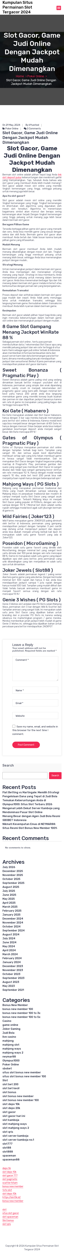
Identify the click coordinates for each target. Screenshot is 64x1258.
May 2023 (8, 986)
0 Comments (33, 128)
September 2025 (13, 883)
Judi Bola (8, 1032)
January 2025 (11, 914)
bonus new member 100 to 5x (21, 1017)
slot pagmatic (9, 1179)
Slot (5, 1080)
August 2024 (10, 934)
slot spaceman (10, 1216)
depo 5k (6, 1168)
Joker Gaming (11, 1028)
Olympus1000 (11, 1060)
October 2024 (11, 926)
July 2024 (8, 938)
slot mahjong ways (14, 1123)
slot (4, 1209)
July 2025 (8, 890)
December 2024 (12, 918)
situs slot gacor (10, 1213)
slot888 (7, 1151)
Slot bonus (8, 1220)
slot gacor (9, 1112)
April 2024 (9, 950)
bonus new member (12, 1186)
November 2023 (12, 970)
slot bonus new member (18, 1096)
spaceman (9, 1155)
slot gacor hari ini (13, 1116)
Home (20, 76)
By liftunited (32, 125)
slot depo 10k (11, 1104)
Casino (6, 1021)
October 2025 (11, 879)
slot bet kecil (10, 1088)
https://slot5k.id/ (11, 1197)
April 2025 (9, 902)
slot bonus (9, 1092)
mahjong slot (10, 1044)
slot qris (7, 1131)
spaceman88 (11, 1159)
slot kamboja (10, 1120)
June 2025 (9, 894)
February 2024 (12, 958)
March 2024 (10, 954)
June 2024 (9, 942)
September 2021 (13, 989)
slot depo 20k (11, 1108)
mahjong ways (11, 1048)
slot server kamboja (15, 1135)
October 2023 (11, 974)
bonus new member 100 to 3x (21, 1013)
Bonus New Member (15, 1005)
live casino (9, 1036)
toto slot (7, 1190)
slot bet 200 (10, 1084)
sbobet (7, 1068)
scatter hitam (10, 1182)
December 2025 (12, 871)
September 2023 (13, 978)
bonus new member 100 (17, 1009)
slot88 (6, 1147)
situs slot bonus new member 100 (24, 1076)
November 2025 (12, 875)
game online (10, 1024)
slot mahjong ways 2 (15, 1127)
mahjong (8, 1040)
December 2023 (12, 966)
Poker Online (35, 76)
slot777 (7, 1143)
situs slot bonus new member (21, 1072)
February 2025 (11, 910)
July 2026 (8, 867)
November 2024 (12, 922)
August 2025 (10, 887)
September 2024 (13, 930)
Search (8, 765)
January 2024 (11, 962)
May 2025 (8, 898)
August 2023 (10, 982)
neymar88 (9, 1056)
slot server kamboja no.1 (18, 1139)
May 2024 (8, 946)
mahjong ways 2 (12, 1052)
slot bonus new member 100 (20, 1100)
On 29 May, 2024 (11, 125)
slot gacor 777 (10, 1175)
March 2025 (10, 906)
